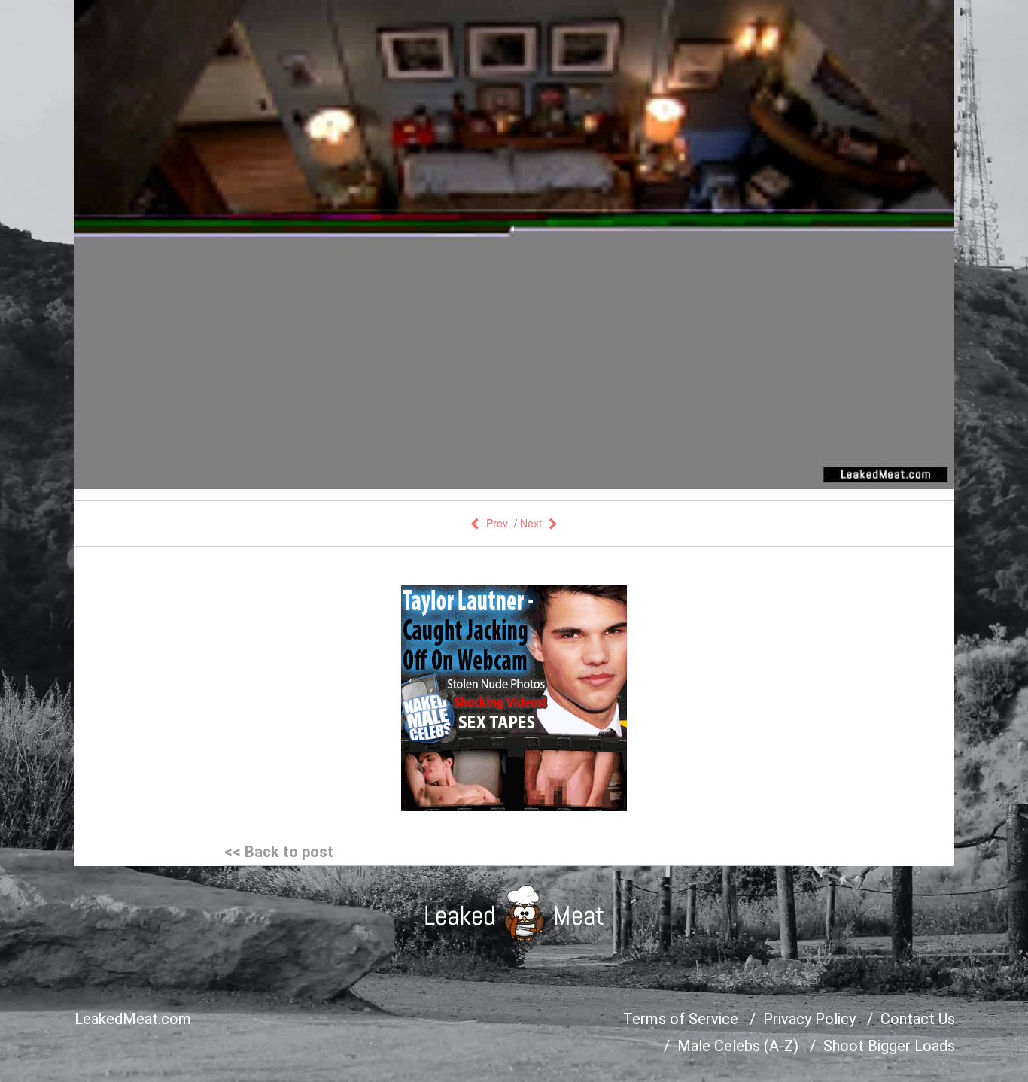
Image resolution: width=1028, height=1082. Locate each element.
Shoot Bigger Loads (889, 1046)
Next (531, 522)
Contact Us (917, 1019)
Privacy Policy (809, 1019)
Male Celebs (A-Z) (737, 1046)
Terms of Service (680, 1019)
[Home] (514, 913)
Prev (497, 522)
